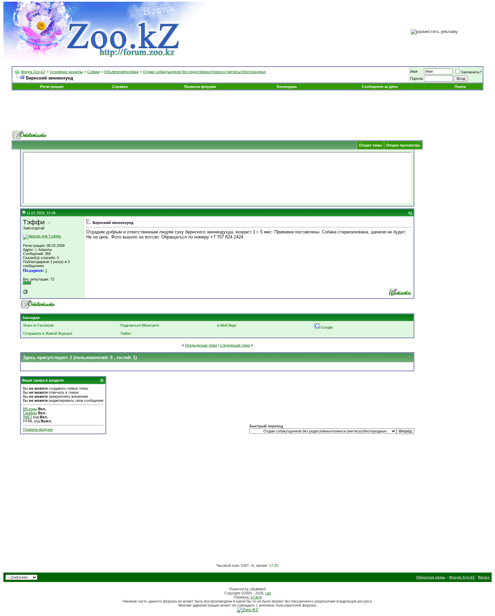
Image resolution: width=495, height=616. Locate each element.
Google (327, 327)
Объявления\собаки (121, 72)
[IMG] (27, 417)
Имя (414, 71)
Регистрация (51, 87)
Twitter (125, 333)
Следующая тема (235, 345)
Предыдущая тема (201, 345)
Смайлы (30, 413)
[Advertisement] (247, 110)
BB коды (30, 409)
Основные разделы (66, 72)
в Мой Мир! (226, 325)
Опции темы (370, 145)
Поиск (460, 87)
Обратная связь (431, 577)
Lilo (268, 593)
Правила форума (200, 87)
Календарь (287, 87)
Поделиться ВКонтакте (139, 325)
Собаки (93, 72)
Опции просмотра (403, 145)
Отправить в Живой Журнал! (47, 333)
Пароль (416, 78)
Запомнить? (471, 72)
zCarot (256, 597)
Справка (120, 87)
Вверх (484, 577)
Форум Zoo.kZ (33, 72)
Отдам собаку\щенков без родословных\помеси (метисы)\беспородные (204, 72)
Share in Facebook (38, 325)
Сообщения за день (380, 87)
